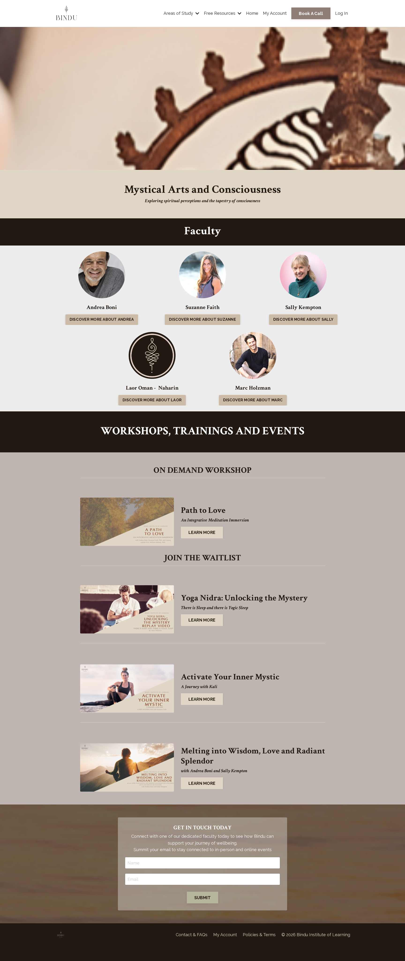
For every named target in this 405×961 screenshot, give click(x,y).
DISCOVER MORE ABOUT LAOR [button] (152, 400)
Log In (341, 13)
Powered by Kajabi (336, 949)
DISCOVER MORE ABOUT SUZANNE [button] (202, 319)
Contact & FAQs (191, 934)
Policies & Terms (259, 934)
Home (252, 13)
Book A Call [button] (311, 13)
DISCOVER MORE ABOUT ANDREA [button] (102, 319)
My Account (275, 13)
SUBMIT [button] (202, 897)
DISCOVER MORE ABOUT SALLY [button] (303, 319)
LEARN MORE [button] (202, 532)
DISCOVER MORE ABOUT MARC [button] (253, 400)
